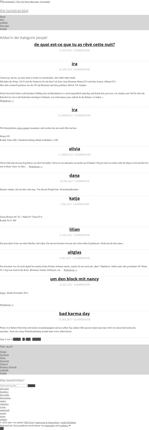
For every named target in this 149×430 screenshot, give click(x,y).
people (3, 413)
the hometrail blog (14, 10)
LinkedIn (4, 370)
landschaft (4, 410)
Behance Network (8, 366)
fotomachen (5, 397)
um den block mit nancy (74, 278)
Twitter (3, 351)
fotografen (4, 394)
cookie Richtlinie (68, 422)
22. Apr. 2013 (65, 69)
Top (2, 428)
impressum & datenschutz (47, 422)
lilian (74, 229)
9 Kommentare (82, 69)
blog (2, 19)
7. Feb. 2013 (65, 203)
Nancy (3, 292)
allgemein (4, 388)
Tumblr (3, 373)
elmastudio (50, 425)
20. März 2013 (65, 115)
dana (74, 175)
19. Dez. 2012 (65, 284)
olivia (74, 148)
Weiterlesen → (7, 100)
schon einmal (23, 127)
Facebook (4, 354)
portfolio (4, 22)
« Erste (16, 339)
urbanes (3, 419)
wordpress (64, 425)
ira (74, 63)
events (3, 407)
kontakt (3, 28)
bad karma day (74, 313)
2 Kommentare (82, 115)
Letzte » (37, 339)
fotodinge (4, 391)
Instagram (4, 360)
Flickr (2, 357)
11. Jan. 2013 (65, 234)
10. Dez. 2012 (65, 319)
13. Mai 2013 (65, 50)
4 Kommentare (82, 234)
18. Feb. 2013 (66, 180)
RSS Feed (29, 422)
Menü (2, 16)
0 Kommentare (82, 50)
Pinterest (4, 363)
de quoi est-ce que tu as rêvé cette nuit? (74, 44)
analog (3, 400)
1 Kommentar (81, 180)
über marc (4, 25)
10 (27, 339)
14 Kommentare (81, 257)
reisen (2, 416)
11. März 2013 (65, 154)
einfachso (4, 404)
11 (29, 339)
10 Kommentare (82, 319)
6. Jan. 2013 (65, 257)
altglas (74, 252)
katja (74, 198)
